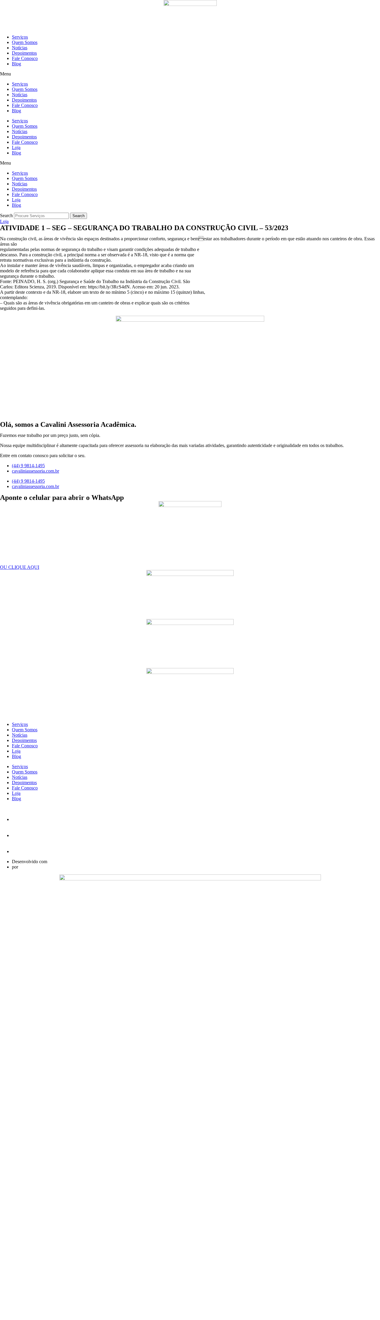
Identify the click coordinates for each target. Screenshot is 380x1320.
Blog (16, 63)
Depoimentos (24, 53)
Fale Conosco (25, 58)
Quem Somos (24, 42)
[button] (190, 74)
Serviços (20, 37)
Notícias (19, 47)
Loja (16, 147)
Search (6, 215)
